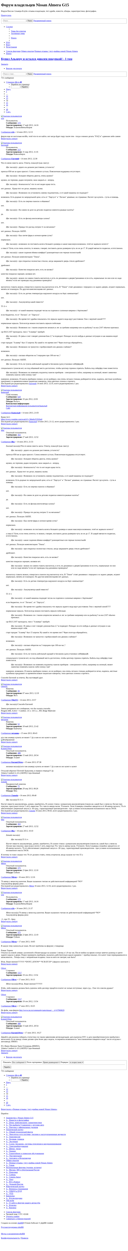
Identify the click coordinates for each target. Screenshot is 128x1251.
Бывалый (5, 392)
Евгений (4, 145)
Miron (3, 863)
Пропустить (6, 15)
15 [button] (7, 103)
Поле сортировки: (35, 1062)
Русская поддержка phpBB (12, 1227)
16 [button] (7, 105)
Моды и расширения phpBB (13, 1234)
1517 (20, 973)
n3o (2, 118)
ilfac (2, 430)
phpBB (20, 1223)
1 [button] (6, 91)
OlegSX (4, 686)
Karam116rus (6, 748)
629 (19, 397)
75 (19, 786)
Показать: (7, 1062)
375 (19, 868)
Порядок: (65, 1062)
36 (19, 691)
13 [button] (7, 98)
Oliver (3, 968)
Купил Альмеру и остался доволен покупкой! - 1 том (36, 58)
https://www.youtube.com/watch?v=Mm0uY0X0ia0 (21, 419)
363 (19, 435)
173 (19, 123)
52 (19, 724)
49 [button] (7, 110)
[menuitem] (18, 31)
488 (19, 753)
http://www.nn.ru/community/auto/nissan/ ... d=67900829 (41, 1010)
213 (19, 150)
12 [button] (7, 96)
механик (4, 719)
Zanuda (4, 782)
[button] (14, 82)
